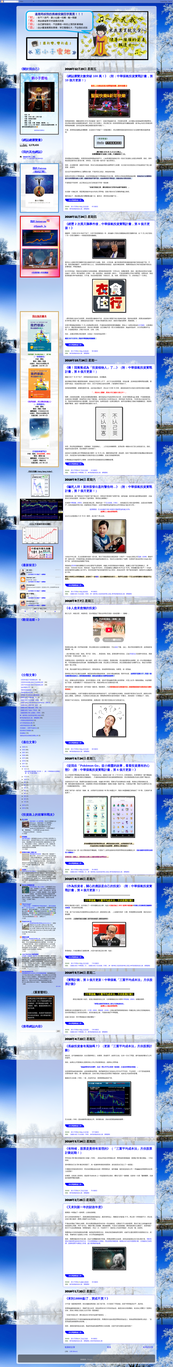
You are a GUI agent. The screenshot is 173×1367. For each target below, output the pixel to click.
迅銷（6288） (143, 557)
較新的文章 (70, 1347)
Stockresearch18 (27, 971)
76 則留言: (94, 1190)
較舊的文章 (148, 1347)
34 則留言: (95, 1282)
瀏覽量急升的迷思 (35, 854)
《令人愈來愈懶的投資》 (81, 608)
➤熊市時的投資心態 (96, 1341)
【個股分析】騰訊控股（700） (29, 708)
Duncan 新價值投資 (28, 885)
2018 (24, 761)
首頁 (109, 1347)
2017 (24, 764)
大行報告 (141, 325)
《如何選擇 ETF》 (25, 687)
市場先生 (133, 654)
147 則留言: (96, 1132)
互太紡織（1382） (112, 503)
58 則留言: (95, 351)
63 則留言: (94, 470)
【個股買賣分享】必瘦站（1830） (30, 713)
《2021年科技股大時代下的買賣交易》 (32, 685)
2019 (24, 758)
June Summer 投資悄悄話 (30, 954)
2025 (24, 747)
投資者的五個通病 (25, 730)
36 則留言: (95, 869)
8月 (25, 785)
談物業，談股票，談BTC (29, 956)
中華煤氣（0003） (76, 503)
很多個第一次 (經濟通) (37, 821)
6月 (25, 788)
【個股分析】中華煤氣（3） (78, 472)
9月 (25, 782)
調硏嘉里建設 (26, 838)
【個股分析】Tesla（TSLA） (29, 710)
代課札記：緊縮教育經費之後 (31, 939)
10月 (25, 779)
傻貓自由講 (25, 937)
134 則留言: (96, 1030)
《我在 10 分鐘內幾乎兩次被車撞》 (33, 158)
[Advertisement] (40, 294)
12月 (25, 769)
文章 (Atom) (73, 1351)
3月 (25, 796)
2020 (24, 755)
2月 (25, 799)
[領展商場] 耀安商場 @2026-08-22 (40, 923)
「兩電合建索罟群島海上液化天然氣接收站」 (109, 1004)
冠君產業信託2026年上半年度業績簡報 (34, 973)
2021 (24, 752)
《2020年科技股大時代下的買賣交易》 (32, 682)
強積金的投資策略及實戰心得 (29, 735)
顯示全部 (58, 986)
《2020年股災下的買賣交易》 (29, 680)
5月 (25, 790)
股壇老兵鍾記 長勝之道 (29, 852)
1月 (25, 802)
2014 (24, 808)
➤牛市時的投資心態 (26, 723)
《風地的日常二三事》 (29, 157)
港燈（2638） (105, 1010)
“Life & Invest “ (26, 904)
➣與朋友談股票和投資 (27, 720)
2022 (24, 750)
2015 (24, 805)
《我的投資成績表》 (26, 690)
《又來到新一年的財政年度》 (84, 1207)
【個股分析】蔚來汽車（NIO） (29, 705)
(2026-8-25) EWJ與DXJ (29, 871)
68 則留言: (95, 749)
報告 (97, 577)
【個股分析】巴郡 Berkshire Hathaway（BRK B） (35, 702)
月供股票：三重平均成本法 (28, 728)
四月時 (73, 566)
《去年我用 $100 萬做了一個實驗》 (36, 574)
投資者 (24, 870)
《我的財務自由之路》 (27, 692)
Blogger (89, 1359)
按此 (116, 647)
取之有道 (25, 819)
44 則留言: (94, 591)
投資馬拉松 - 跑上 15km (37, 887)
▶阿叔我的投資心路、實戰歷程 (79, 209)
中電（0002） (93, 1010)
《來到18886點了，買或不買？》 (87, 1298)
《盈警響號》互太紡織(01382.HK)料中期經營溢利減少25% (109, 509)
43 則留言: (95, 206)
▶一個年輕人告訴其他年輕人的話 (100, 594)
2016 (24, 766)
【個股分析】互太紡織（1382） (80, 594)
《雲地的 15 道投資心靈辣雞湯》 (30, 695)
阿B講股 (24, 837)
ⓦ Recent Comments (54, 613)
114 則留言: (96, 963)
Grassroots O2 (26, 921)
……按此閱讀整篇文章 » (75, 200)
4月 (25, 793)
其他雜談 (23, 733)
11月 (25, 777)
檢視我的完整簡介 (39, 130)
